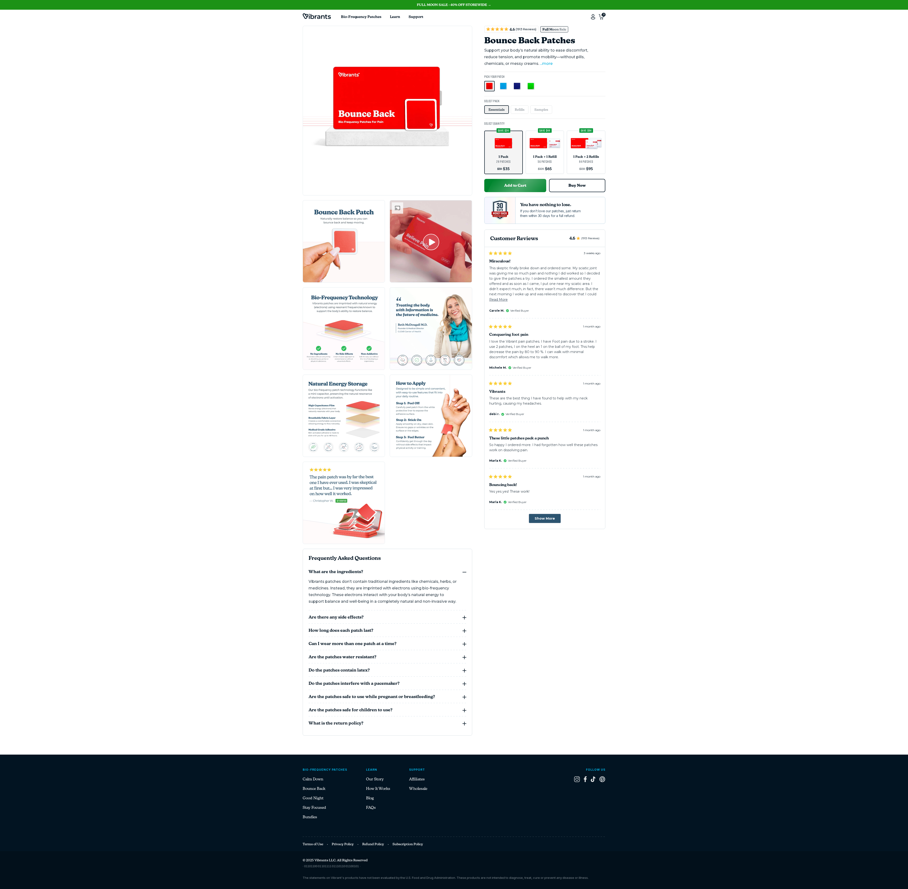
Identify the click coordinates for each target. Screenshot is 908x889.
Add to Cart (515, 185)
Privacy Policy (343, 844)
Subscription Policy (408, 844)
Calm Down (313, 779)
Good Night (313, 798)
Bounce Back (314, 788)
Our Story (375, 779)
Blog (370, 798)
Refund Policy (373, 844)
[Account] (593, 17)
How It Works (378, 788)
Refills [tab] (519, 109)
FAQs (371, 807)
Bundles (310, 817)
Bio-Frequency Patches (361, 17)
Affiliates (417, 779)
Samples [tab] (541, 109)
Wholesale (418, 788)
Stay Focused (314, 807)
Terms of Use (313, 844)
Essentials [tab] (497, 109)
